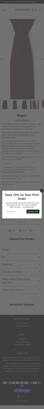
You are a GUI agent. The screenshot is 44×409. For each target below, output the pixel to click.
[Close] (41, 191)
